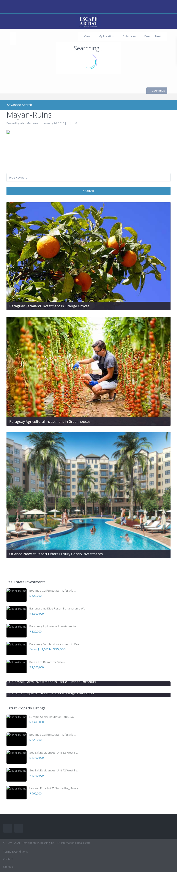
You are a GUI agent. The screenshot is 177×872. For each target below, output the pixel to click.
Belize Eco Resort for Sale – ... (48, 662)
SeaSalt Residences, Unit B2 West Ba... (54, 752)
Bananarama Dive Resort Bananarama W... (57, 608)
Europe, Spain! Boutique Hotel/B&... (52, 717)
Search (88, 191)
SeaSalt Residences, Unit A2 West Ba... (54, 770)
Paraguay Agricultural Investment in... (53, 626)
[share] (155, 123)
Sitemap (8, 867)
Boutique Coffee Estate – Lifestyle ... (52, 590)
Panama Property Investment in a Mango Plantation (51, 693)
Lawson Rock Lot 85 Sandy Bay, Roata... (54, 788)
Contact (8, 859)
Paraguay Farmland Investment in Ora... (55, 644)
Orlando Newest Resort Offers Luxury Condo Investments (56, 554)
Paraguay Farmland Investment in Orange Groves (49, 306)
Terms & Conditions (15, 851)
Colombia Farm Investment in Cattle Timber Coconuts (52, 681)
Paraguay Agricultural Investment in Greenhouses (49, 421)
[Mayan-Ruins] (38, 143)
